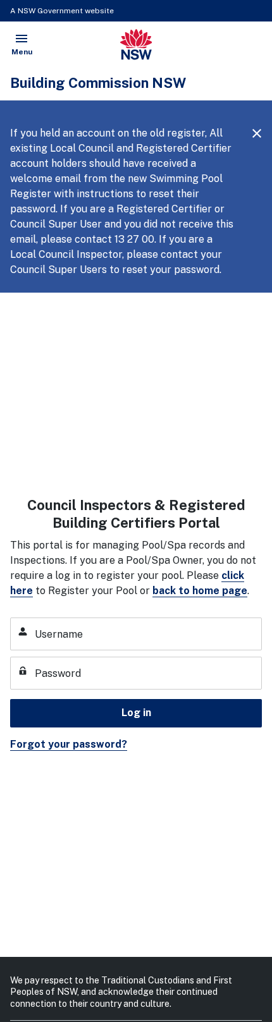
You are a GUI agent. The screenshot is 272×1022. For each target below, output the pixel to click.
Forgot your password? (68, 744)
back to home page (199, 591)
